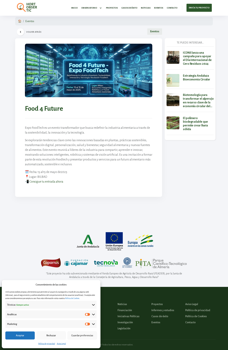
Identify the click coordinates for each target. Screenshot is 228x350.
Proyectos (112, 8)
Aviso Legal (61, 344)
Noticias (146, 8)
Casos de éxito (129, 8)
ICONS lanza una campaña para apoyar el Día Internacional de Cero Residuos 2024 (197, 58)
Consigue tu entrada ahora (46, 181)
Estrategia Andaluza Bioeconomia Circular (196, 77)
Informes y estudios (162, 310)
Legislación (124, 328)
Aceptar (20, 335)
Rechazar (51, 335)
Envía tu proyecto (199, 8)
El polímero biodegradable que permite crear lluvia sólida (195, 124)
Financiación (125, 310)
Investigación (125, 322)
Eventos (158, 8)
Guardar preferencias (82, 335)
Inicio (74, 8)
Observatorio (89, 8)
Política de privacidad (46, 344)
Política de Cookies (72, 298)
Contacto (172, 8)
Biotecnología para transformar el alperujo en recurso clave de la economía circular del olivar (198, 100)
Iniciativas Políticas (128, 316)
